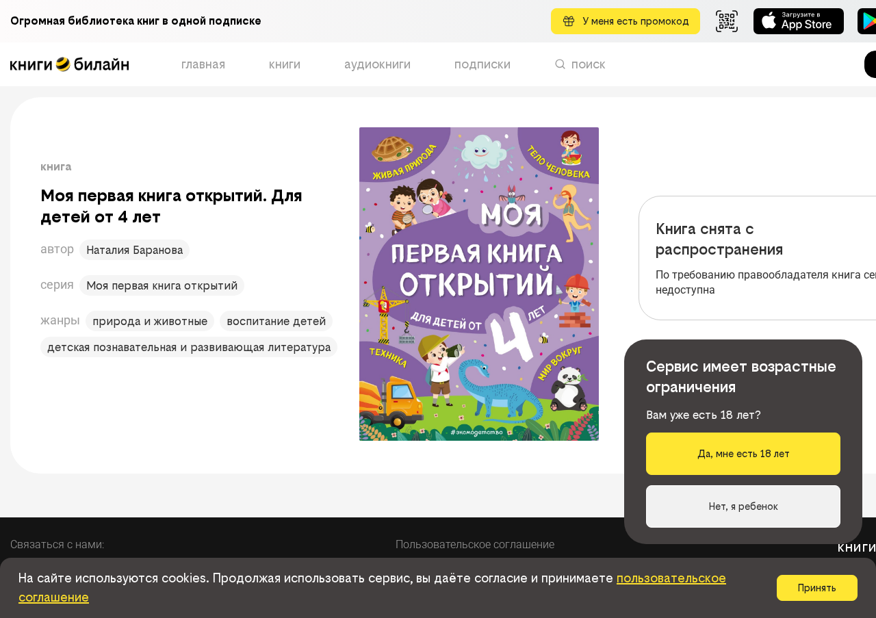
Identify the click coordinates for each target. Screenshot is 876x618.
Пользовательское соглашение (475, 544)
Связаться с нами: (57, 544)
